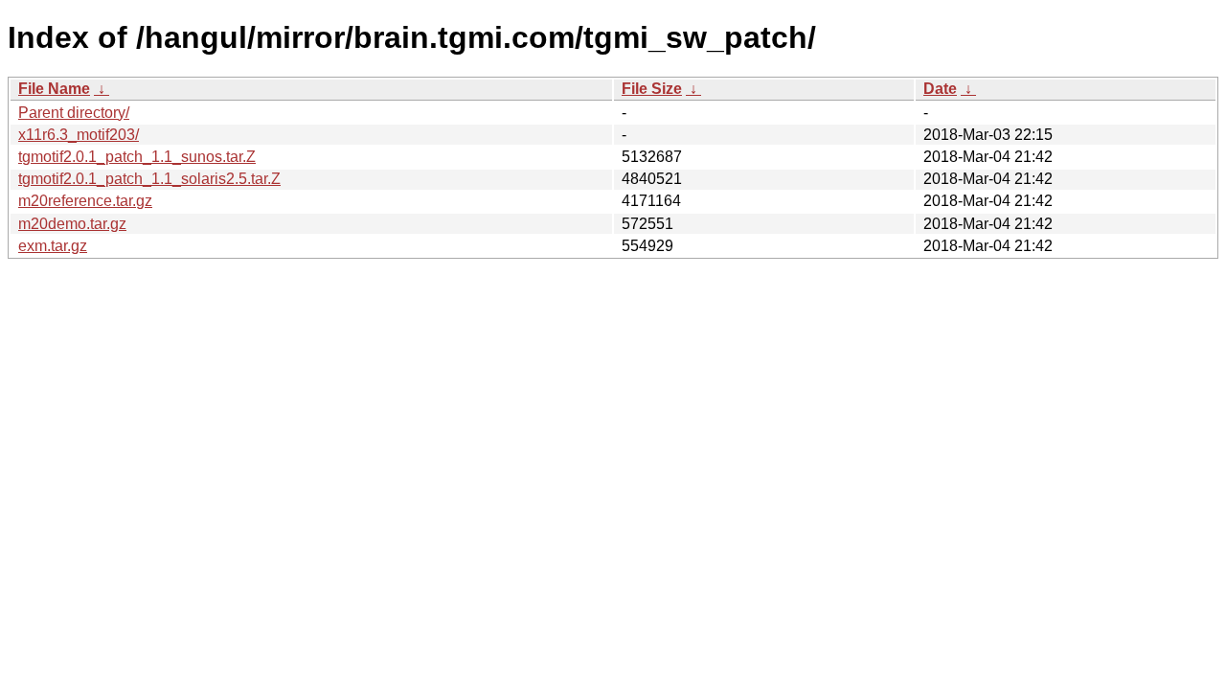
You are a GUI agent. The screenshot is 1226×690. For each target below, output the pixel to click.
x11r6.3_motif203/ (78, 134)
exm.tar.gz (52, 246)
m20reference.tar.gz (85, 201)
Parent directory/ (73, 112)
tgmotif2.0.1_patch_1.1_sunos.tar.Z (137, 157)
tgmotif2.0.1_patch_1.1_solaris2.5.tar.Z (149, 179)
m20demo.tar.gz (72, 224)
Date (940, 88)
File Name (54, 88)
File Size (652, 88)
